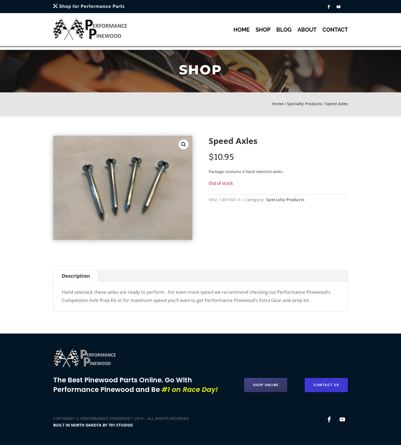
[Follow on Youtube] (338, 7)
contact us (326, 385)
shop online (266, 385)
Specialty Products (304, 103)
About (307, 29)
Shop (263, 29)
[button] (183, 144)
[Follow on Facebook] (329, 7)
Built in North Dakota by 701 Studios (93, 425)
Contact (335, 29)
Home (242, 29)
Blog (284, 29)
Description (76, 276)
